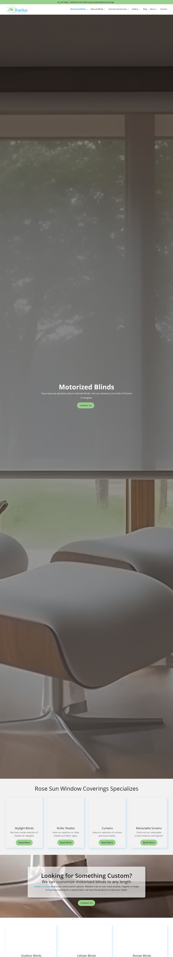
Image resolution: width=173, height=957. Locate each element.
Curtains (107, 828)
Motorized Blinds (78, 9)
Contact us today (42, 886)
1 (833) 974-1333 (75, 2)
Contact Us (86, 405)
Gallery (135, 9)
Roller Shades (66, 828)
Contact (163, 9)
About (152, 9)
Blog (145, 9)
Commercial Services (117, 9)
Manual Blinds (97, 9)
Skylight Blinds (24, 828)
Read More (24, 842)
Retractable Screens (149, 828)
